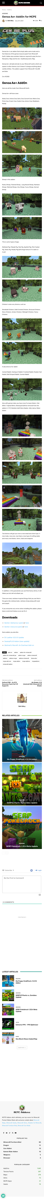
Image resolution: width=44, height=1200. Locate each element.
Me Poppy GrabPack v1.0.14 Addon (22, 759)
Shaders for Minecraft (34, 1123)
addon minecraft (32, 655)
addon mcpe (21, 655)
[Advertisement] (22, 940)
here (27, 623)
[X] (12, 1133)
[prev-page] (3, 853)
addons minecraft (24, 658)
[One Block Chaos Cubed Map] (8, 1038)
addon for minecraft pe (9, 655)
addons (5, 658)
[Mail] (6, 1133)
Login (39, 870)
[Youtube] (15, 1133)
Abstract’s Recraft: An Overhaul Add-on (19, 645)
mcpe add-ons (7, 661)
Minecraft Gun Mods (24, 1125)
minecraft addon (7, 664)
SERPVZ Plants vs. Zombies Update (22, 803)
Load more (21, 1047)
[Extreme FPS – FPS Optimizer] (8, 1024)
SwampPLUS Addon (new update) (16, 641)
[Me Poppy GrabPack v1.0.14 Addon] (22, 740)
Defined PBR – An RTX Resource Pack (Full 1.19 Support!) (10, 684)
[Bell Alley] (4, 20)
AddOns (9, 10)
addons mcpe (13, 658)
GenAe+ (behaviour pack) (13, 623)
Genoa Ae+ (34, 658)
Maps (17, 1036)
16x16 (17, 1022)
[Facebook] (3, 1133)
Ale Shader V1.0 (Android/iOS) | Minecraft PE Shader (32, 684)
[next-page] (7, 853)
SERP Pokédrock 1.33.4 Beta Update (22, 846)
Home (4, 10)
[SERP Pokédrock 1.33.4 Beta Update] (22, 827)
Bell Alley (11, 20)
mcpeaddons (35, 661)
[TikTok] (9, 1133)
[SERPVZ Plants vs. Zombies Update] (22, 783)
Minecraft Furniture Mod (9, 1125)
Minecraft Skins (22, 1123)
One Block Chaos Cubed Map (26, 1039)
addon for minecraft (25, 652)
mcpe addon (16, 661)
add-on (10, 652)
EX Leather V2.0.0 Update (14, 637)
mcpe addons (26, 661)
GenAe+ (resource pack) (13, 627)
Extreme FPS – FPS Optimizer (27, 1025)
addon (16, 652)
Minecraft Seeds (11, 1123)
